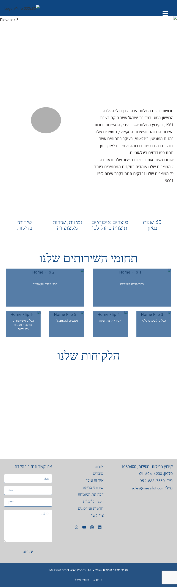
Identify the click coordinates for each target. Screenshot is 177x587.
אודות (99, 466)
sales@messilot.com (147, 488)
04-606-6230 (150, 473)
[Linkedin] (100, 527)
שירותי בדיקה (93, 487)
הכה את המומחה (91, 494)
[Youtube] (84, 527)
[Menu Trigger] (165, 13)
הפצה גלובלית (93, 501)
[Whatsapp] (76, 527)
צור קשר (97, 515)
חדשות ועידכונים (91, 508)
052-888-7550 (152, 480)
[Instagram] (92, 527)
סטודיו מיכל (82, 580)
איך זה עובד (95, 480)
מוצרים (98, 473)
